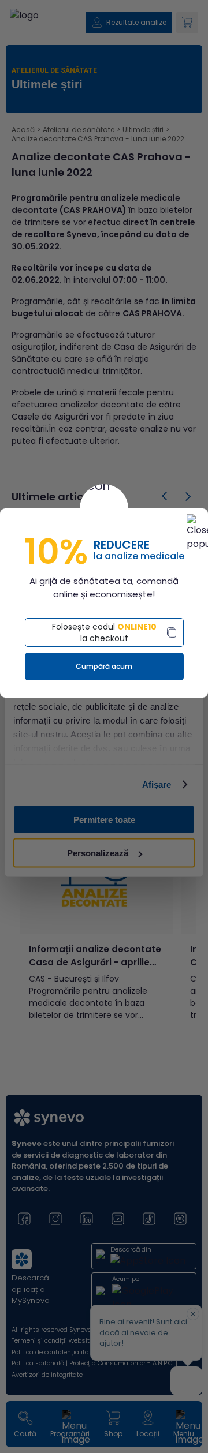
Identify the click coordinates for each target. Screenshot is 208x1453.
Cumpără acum (104, 666)
